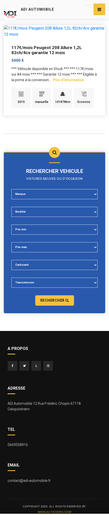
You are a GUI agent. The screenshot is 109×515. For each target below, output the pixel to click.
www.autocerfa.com (54, 512)
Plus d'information (68, 80)
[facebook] (12, 366)
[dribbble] (48, 366)
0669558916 (18, 445)
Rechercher (53, 300)
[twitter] (24, 366)
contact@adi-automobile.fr (29, 481)
